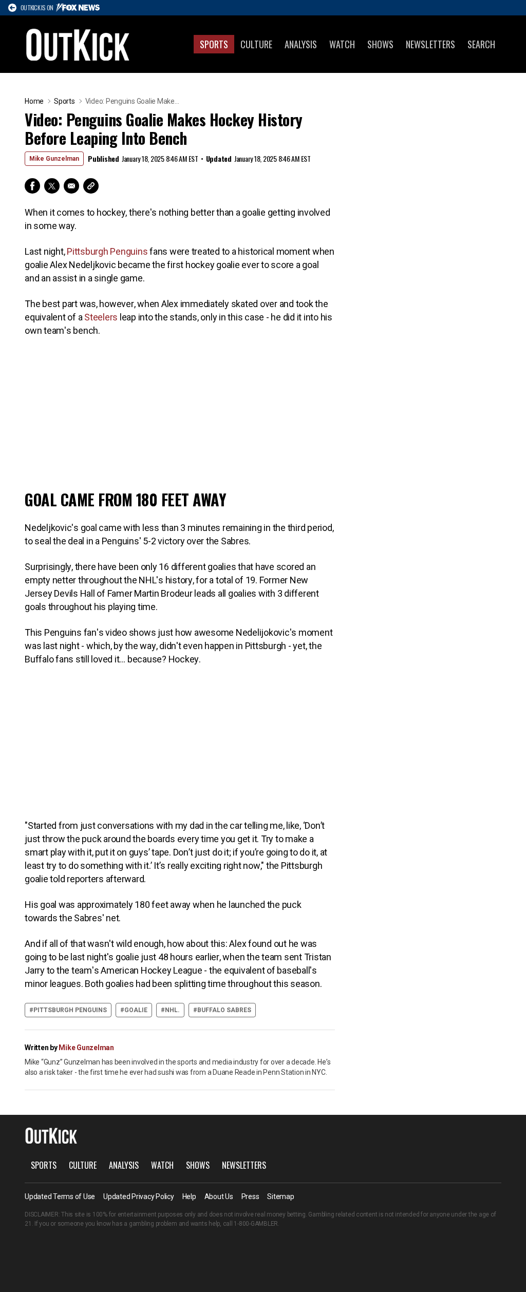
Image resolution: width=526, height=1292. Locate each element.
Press (250, 1196)
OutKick (78, 44)
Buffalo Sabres (224, 1010)
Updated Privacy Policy (138, 1196)
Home (34, 101)
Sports (214, 44)
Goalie (135, 1010)
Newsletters (430, 44)
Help (189, 1196)
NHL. (172, 1010)
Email (71, 186)
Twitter (52, 186)
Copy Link (91, 186)
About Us (218, 1196)
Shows (380, 44)
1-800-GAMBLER (256, 1223)
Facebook (32, 186)
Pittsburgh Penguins (107, 251)
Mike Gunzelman (54, 158)
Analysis (301, 44)
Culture (256, 44)
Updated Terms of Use (60, 1196)
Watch (342, 44)
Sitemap (280, 1196)
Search (481, 44)
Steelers (102, 317)
